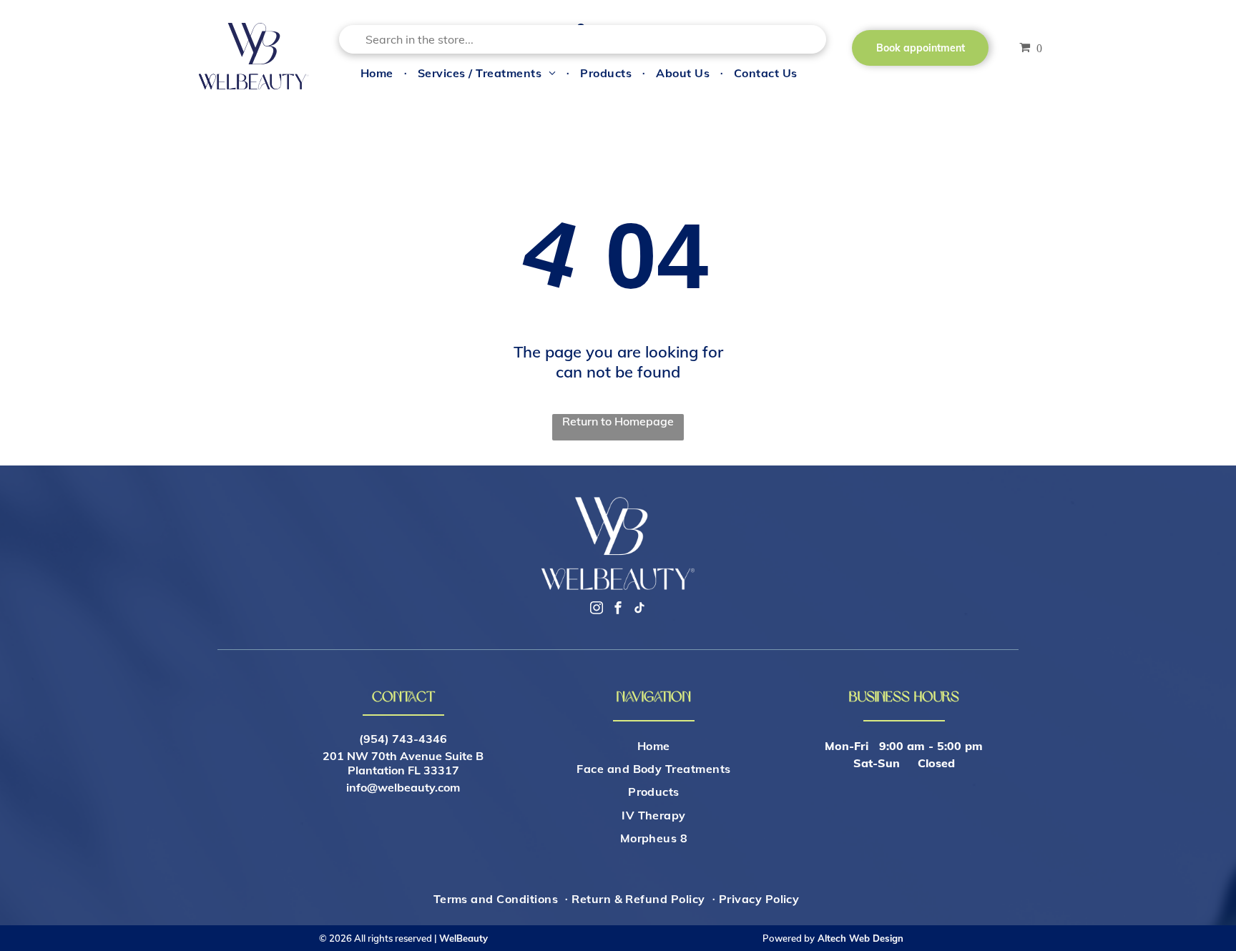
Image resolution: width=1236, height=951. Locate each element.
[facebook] (618, 609)
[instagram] (596, 609)
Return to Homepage (618, 421)
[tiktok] (639, 609)
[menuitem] (378, 72)
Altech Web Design (860, 938)
